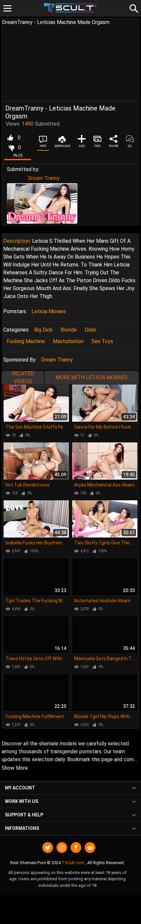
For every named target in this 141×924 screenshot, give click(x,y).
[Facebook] (75, 847)
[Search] (133, 7)
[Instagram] (61, 847)
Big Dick (43, 330)
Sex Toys (102, 341)
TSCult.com (73, 862)
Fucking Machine (26, 341)
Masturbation (68, 341)
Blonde (69, 330)
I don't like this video (11, 148)
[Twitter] (47, 847)
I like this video (10, 138)
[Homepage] (71, 8)
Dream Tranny (44, 178)
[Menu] (7, 8)
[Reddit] (90, 847)
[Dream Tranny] (42, 203)
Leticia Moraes (48, 311)
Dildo (90, 330)
